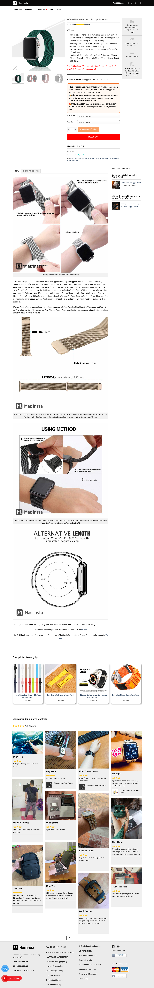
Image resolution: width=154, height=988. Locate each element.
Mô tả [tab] (17, 171)
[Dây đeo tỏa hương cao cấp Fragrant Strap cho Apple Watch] (93, 678)
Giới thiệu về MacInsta (87, 955)
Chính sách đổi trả (53, 975)
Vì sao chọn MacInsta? (88, 974)
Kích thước (71, 116)
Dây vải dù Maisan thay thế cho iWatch (126, 695)
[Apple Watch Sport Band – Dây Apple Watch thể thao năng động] (28, 678)
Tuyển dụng (83, 978)
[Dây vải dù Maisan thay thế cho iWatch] (126, 678)
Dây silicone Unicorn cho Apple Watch (60, 695)
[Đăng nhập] (132, 3)
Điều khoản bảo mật (53, 985)
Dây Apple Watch (81, 155)
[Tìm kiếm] (128, 3)
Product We (40, 9)
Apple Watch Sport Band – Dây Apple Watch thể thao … (28, 696)
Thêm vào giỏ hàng (88, 129)
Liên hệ (58, 9)
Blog (51, 9)
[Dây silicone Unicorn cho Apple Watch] (60, 678)
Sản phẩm (28, 9)
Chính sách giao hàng (54, 971)
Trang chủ (18, 9)
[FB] (113, 946)
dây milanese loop (102, 158)
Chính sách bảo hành (54, 980)
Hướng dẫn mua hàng (54, 966)
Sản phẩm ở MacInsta (87, 969)
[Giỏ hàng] (140, 3)
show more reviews (76, 938)
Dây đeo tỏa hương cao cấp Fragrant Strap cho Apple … (93, 696)
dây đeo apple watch (88, 158)
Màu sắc (70, 122)
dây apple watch (75, 158)
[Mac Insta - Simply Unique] (21, 3)
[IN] (118, 946)
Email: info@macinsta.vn (90, 946)
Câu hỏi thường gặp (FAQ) (56, 962)
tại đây (84, 630)
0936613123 (57, 947)
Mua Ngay (93, 137)
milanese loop (73, 161)
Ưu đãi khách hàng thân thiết (90, 965)
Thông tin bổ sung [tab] (31, 171)
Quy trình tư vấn (85, 960)
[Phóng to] (15, 68)
